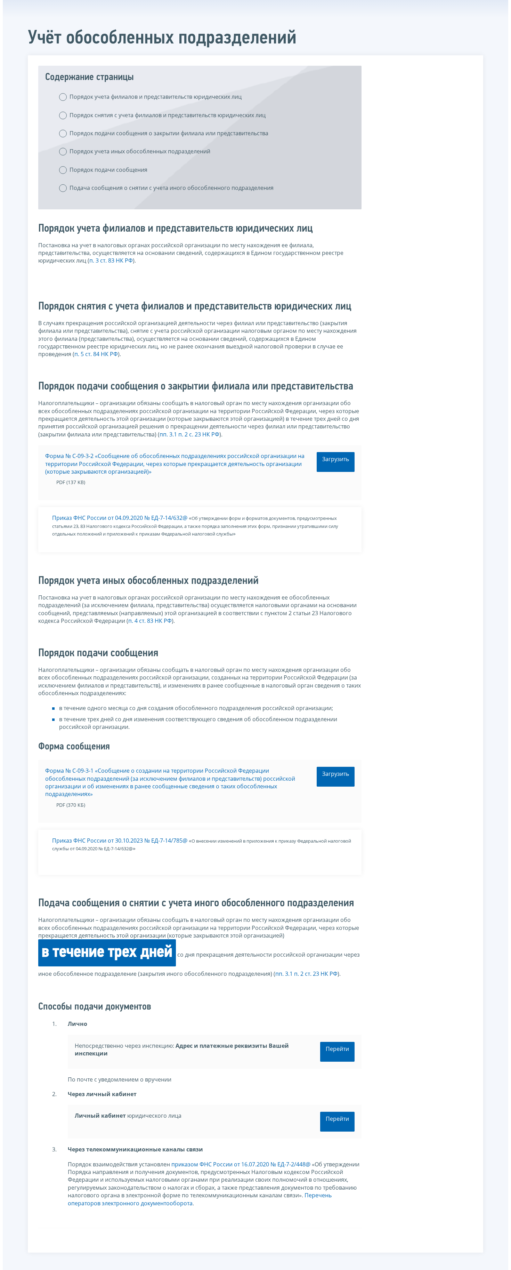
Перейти (337, 1049)
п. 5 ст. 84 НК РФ (96, 354)
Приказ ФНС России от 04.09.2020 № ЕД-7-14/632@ (119, 518)
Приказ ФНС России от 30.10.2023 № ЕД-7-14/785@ (119, 840)
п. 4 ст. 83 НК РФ (150, 621)
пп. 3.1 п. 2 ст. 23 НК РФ (306, 974)
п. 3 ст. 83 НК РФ (111, 260)
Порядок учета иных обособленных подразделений (140, 151)
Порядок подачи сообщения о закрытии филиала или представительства (169, 133)
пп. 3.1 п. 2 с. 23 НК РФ (189, 434)
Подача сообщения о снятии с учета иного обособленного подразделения (172, 188)
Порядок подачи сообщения (108, 170)
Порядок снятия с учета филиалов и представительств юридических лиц (168, 115)
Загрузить (335, 459)
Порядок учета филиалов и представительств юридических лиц (156, 97)
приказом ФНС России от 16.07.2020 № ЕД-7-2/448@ (240, 1164)
